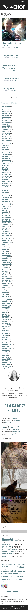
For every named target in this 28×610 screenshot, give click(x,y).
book (12, 564)
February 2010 (6, 255)
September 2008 (7, 285)
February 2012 (6, 215)
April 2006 (5, 335)
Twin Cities (6, 579)
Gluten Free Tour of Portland (10, 541)
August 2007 (6, 307)
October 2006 (6, 325)
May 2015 (5, 147)
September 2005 (7, 348)
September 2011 (7, 224)
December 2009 (6, 258)
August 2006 (6, 328)
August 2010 (6, 244)
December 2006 (6, 321)
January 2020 (6, 122)
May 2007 (5, 312)
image (26, 569)
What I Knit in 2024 (7, 539)
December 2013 (6, 178)
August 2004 (6, 368)
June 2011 (5, 228)
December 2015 (6, 142)
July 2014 (5, 165)
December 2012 (6, 199)
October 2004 (6, 364)
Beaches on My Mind (8, 551)
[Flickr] (9, 410)
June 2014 (5, 167)
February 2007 (6, 318)
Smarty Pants (8, 88)
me (22, 571)
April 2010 (5, 251)
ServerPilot (15, 591)
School (19, 576)
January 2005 (6, 359)
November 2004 (6, 362)
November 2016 (6, 135)
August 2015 (6, 145)
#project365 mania (10, 55)
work (6, 582)
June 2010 (5, 248)
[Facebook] (14, 405)
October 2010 (6, 240)
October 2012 (6, 203)
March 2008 (5, 296)
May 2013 (5, 190)
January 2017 (6, 133)
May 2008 (5, 292)
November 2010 (6, 239)
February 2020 (6, 120)
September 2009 (7, 264)
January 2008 (6, 300)
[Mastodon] (23, 405)
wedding (24, 579)
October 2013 (6, 181)
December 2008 (6, 280)
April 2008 (5, 294)
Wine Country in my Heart (9, 549)
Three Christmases (10, 78)
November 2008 (6, 282)
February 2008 (6, 298)
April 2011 (5, 231)
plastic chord (10, 576)
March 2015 (5, 151)
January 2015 (6, 154)
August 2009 (6, 266)
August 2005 (6, 350)
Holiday (18, 569)
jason (2, 571)
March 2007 (5, 316)
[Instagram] (4, 405)
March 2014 (5, 172)
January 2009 (6, 278)
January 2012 (6, 217)
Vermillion (13, 579)
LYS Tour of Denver (7, 546)
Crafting (23, 564)
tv (25, 576)
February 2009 (6, 276)
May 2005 (5, 355)
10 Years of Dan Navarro (9, 555)
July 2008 (5, 289)
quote (15, 576)
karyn (10, 571)
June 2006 (5, 332)
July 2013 (5, 187)
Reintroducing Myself (8, 544)
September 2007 (7, 305)
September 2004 (7, 366)
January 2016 (6, 140)
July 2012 (5, 208)
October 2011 (6, 223)
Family (18, 567)
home (22, 569)
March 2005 (5, 357)
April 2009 (5, 273)
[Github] (18, 410)
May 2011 (5, 230)
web (20, 579)
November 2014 (6, 158)
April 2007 (5, 314)
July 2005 (5, 352)
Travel (22, 576)
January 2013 (6, 197)
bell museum (8, 564)
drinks (7, 567)
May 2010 (5, 249)
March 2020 (5, 119)
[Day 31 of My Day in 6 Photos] (14, 29)
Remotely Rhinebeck (8, 553)
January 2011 (6, 235)
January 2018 (6, 126)
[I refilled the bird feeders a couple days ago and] (14, 482)
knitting (14, 571)
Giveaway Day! (16, 431)
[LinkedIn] (14, 410)
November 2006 (6, 323)
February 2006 (6, 339)
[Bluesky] (19, 405)
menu (23, 1)
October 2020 (6, 117)
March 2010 (5, 253)
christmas (18, 564)
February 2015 (6, 153)
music (6, 573)
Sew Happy (14, 418)
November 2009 (6, 260)
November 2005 (6, 344)
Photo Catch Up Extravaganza (9, 67)
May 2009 (5, 271)
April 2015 (5, 149)
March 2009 (5, 275)
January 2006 (6, 341)
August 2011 (6, 226)
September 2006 (7, 326)
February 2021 (6, 113)
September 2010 (7, 242)
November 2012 (6, 201)
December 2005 (6, 343)
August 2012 (6, 206)
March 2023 (5, 110)
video (17, 579)
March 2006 (5, 337)
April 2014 (5, 171)
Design (3, 567)
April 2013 (5, 192)
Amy (17, 47)
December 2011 (6, 219)
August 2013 (6, 185)
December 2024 (6, 108)
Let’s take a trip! (6, 548)
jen (5, 571)
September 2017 (7, 129)
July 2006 (5, 330)
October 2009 (6, 262)
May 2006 (5, 334)
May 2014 (5, 169)
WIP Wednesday (7, 557)
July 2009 (5, 267)
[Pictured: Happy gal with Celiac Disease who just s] (14, 509)
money (24, 571)
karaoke (7, 571)
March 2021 (5, 111)
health (14, 569)
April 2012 (5, 212)
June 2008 (5, 291)
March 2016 (5, 136)
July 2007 (5, 309)
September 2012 (7, 205)
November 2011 (6, 221)
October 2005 (6, 346)
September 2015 (7, 144)
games (6, 569)
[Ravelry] (9, 405)
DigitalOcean (8, 591)
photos (4, 576)
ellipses (11, 567)
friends (3, 569)
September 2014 (7, 162)
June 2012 (5, 210)
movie (2, 573)
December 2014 (6, 156)
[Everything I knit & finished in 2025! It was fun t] (14, 455)
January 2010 (6, 257)
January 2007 (6, 319)
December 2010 (6, 237)
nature (10, 573)
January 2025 (6, 106)
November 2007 (6, 301)
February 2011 (6, 233)
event (14, 566)
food (22, 566)
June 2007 (5, 310)
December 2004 (6, 361)
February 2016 (6, 138)
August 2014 (6, 163)
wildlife (2, 582)
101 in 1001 (3, 564)
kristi (19, 571)
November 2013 (6, 180)
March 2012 (5, 214)
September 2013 (7, 183)
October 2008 (6, 283)
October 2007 (6, 303)
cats (15, 564)
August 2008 (6, 287)
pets (19, 573)
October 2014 (6, 160)
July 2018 (5, 124)
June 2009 (5, 269)
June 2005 (5, 353)
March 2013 (5, 194)
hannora (11, 569)
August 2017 (6, 131)
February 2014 (6, 174)
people (15, 573)
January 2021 (6, 115)
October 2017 (6, 128)
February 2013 (6, 196)
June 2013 (5, 188)
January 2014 (6, 176)
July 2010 (5, 246)
